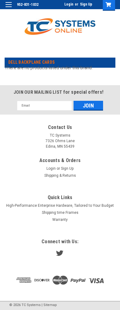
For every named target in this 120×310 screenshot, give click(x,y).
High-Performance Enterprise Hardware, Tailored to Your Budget (60, 205)
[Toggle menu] (8, 8)
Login (68, 4)
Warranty (60, 219)
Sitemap (50, 305)
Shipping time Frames (60, 212)
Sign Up (86, 4)
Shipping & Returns (60, 175)
